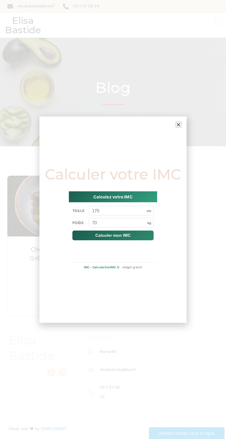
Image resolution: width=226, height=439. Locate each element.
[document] (113, 219)
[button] (178, 124)
